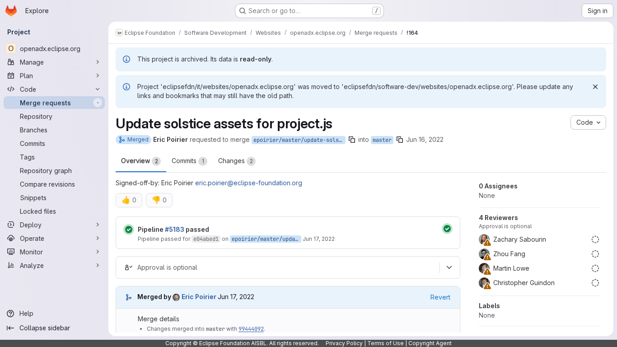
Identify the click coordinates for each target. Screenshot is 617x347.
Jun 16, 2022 (425, 139)
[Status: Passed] (128, 229)
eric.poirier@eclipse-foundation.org (248, 183)
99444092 (251, 329)
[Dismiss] (595, 86)
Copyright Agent (430, 343)
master (382, 140)
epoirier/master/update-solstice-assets (299, 140)
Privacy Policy (344, 343)
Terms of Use (385, 343)
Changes (235, 160)
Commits (188, 160)
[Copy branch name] (351, 139)
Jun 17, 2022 (319, 238)
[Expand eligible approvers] (449, 267)
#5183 (174, 229)
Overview (139, 160)
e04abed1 (206, 239)
